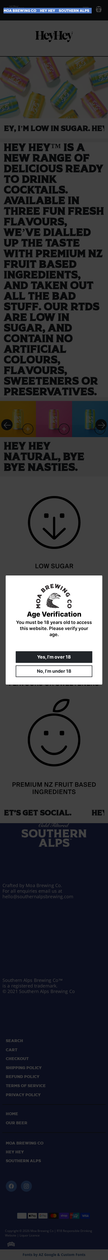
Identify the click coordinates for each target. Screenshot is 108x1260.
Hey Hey (47, 11)
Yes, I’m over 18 (54, 657)
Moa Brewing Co (20, 11)
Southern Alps (74, 11)
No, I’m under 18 (54, 671)
